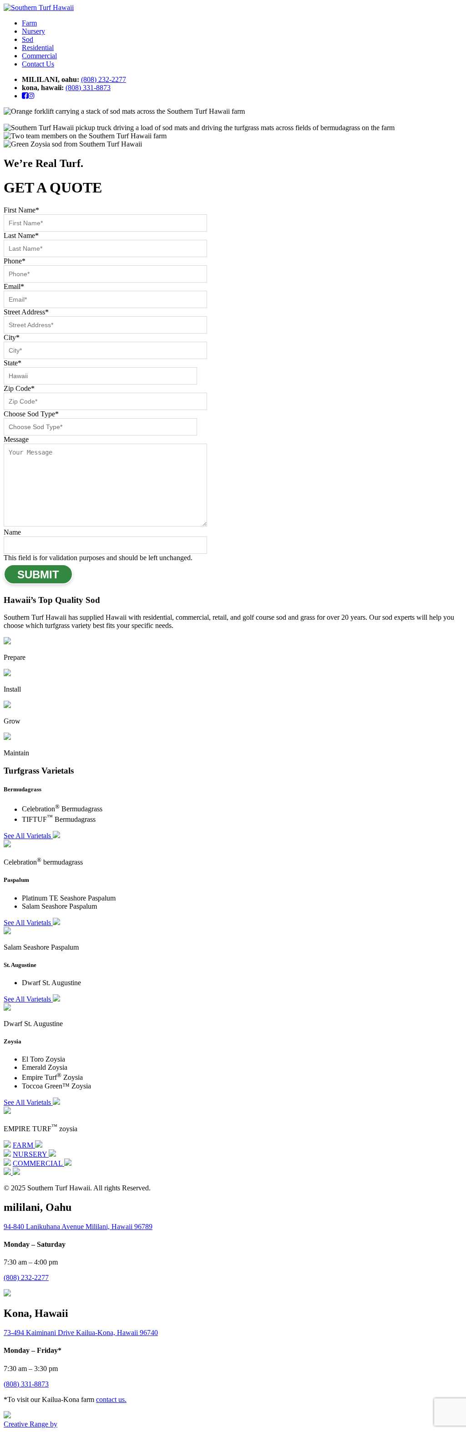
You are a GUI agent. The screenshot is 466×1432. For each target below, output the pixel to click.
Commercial (39, 56)
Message (16, 439)
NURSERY (31, 1154)
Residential (38, 47)
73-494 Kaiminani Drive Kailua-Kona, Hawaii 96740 (81, 1332)
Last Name (21, 235)
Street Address (26, 312)
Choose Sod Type (31, 414)
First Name (21, 210)
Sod (27, 39)
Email (14, 286)
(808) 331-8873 (88, 87)
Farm (29, 23)
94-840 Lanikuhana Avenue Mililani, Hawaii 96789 (78, 1226)
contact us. (111, 1399)
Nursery (33, 31)
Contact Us (38, 64)
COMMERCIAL (38, 1163)
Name (12, 532)
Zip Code (19, 388)
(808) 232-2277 (103, 79)
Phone (14, 261)
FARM (24, 1145)
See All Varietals (28, 836)
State (12, 363)
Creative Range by (30, 1424)
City (12, 337)
